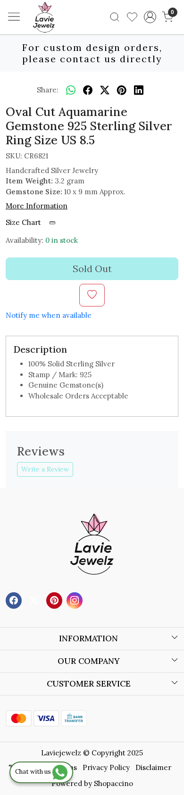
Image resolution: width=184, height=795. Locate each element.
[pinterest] (121, 90)
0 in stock (61, 240)
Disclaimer (153, 767)
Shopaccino (113, 783)
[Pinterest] (55, 600)
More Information (36, 205)
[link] (115, 17)
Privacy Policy (106, 767)
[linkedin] (138, 90)
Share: (48, 89)
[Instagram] (76, 600)
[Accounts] (150, 17)
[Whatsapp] (70, 90)
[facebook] (87, 90)
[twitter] (104, 90)
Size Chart (24, 222)
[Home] (58, 31)
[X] (35, 600)
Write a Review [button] (45, 469)
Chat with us (33, 772)
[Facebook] (15, 600)
